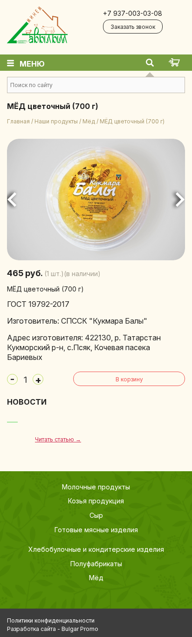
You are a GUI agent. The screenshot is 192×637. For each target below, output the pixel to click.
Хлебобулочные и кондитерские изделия (96, 549)
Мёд (88, 121)
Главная (18, 121)
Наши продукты (56, 121)
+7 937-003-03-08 (132, 13)
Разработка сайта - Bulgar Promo (52, 628)
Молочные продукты (96, 487)
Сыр (96, 515)
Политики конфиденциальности (51, 620)
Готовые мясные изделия (96, 530)
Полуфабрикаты (96, 564)
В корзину (129, 379)
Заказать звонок (132, 26)
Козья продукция (96, 501)
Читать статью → (58, 439)
